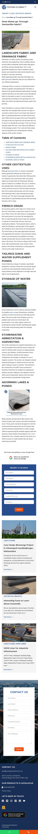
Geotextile (9, 596)
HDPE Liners (21, 644)
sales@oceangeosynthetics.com (12, 771)
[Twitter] (7, 801)
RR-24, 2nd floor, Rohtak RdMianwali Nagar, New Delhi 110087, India (15, 777)
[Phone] (28, 832)
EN (5, 2)
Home (3, 17)
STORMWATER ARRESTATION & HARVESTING (20, 157)
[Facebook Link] (3, 801)
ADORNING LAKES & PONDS (15, 160)
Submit (19, 509)
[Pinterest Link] (16, 801)
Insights (18, 596)
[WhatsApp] (9, 832)
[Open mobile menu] (35, 7)
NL (3, 2)
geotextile (8, 79)
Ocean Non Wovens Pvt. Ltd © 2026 (10, 826)
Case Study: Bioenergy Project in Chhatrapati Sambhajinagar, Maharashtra (18, 548)
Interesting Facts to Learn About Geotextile (16, 602)
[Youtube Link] (24, 800)
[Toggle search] (35, 2)
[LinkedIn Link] (20, 801)
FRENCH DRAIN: (11, 147)
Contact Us (8, 767)
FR (8, 2)
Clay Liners (31, 434)
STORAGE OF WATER (12, 155)
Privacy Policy (6, 791)
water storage (13, 312)
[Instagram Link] (11, 801)
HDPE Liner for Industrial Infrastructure (16, 649)
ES (10, 2)
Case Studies (9, 540)
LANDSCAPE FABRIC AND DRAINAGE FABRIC (20, 142)
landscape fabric (13, 171)
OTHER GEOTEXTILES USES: (15, 145)
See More (8, 569)
